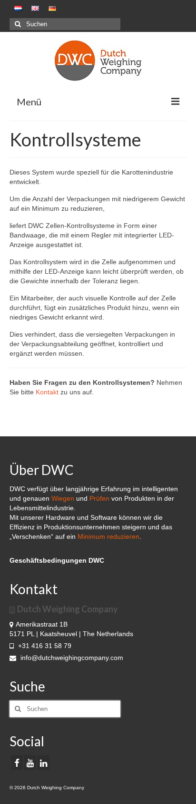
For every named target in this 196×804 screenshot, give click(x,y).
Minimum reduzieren (108, 536)
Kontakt (47, 392)
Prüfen (99, 498)
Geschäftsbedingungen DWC (57, 560)
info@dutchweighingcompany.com (71, 657)
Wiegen (62, 498)
